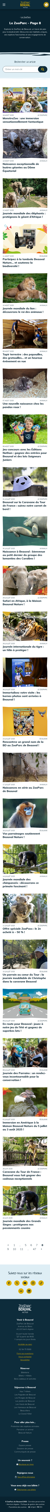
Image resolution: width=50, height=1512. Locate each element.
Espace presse (25, 1445)
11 (21, 1249)
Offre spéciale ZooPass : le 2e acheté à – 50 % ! (22, 931)
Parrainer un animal (25, 1430)
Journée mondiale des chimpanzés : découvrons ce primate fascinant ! (21, 883)
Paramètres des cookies (17, 1507)
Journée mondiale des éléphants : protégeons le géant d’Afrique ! (24, 215)
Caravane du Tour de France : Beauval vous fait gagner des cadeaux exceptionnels (22, 1175)
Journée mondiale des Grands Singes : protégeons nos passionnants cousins (22, 1225)
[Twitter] (17, 1283)
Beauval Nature (25, 1433)
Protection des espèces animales (25, 1426)
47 (34, 1249)
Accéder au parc (25, 1344)
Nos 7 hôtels (25, 1391)
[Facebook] (9, 1283)
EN (41, 1507)
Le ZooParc (26, 17)
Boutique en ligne (26, 1464)
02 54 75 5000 (25, 1349)
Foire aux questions (25, 1354)
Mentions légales (13, 1504)
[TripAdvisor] (21, 1291)
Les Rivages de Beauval (25, 1398)
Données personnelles (36, 1501)
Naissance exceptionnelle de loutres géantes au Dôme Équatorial (21, 167)
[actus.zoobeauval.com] (25, 4)
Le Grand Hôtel (25, 1414)
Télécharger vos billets (26, 1490)
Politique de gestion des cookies (32, 1504)
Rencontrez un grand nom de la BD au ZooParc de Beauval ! (23, 744)
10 (14, 1249)
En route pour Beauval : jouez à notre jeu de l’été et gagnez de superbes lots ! (23, 1027)
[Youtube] (25, 1283)
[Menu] (4, 5)
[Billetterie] (46, 4)
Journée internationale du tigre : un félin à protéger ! (23, 649)
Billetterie (25, 1373)
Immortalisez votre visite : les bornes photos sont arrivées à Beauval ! (22, 696)
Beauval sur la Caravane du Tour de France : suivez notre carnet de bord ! (24, 506)
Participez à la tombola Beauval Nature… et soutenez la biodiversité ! (24, 263)
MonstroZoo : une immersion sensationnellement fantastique (23, 120)
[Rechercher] (42, 69)
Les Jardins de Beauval (25, 1401)
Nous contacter (25, 1357)
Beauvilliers (25, 1411)
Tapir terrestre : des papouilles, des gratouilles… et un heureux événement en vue (23, 358)
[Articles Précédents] (8, 1245)
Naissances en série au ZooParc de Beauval (23, 790)
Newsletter (25, 1360)
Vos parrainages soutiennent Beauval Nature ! (21, 835)
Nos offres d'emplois (26, 1477)
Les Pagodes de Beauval (25, 1395)
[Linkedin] (29, 1291)
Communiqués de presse (25, 1452)
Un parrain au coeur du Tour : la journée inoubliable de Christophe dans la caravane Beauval (24, 978)
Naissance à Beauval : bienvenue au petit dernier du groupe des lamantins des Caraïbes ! (24, 555)
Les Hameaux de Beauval (25, 1407)
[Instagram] (33, 1283)
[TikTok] (41, 1283)
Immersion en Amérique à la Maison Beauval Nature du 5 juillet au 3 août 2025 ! (25, 1126)
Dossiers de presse (25, 1449)
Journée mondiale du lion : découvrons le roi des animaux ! (23, 310)
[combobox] (25, 69)
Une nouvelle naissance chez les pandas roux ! (23, 405)
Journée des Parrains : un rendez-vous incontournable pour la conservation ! (24, 1077)
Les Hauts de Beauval (25, 1404)
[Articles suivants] (41, 1249)
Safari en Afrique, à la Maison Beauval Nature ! (22, 603)
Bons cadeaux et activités (25, 1379)
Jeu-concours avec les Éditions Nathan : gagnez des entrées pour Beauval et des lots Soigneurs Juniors (25, 454)
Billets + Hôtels (25, 1376)
